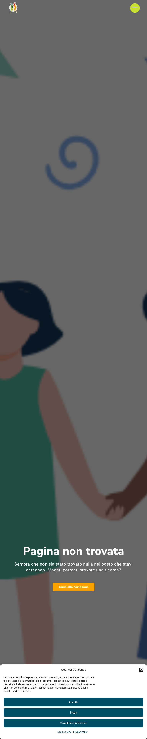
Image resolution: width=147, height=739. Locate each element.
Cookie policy (64, 732)
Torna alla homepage (74, 587)
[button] (141, 670)
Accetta (73, 702)
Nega (73, 712)
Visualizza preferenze (73, 723)
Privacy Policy (80, 732)
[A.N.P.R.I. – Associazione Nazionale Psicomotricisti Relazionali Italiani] (13, 8)
